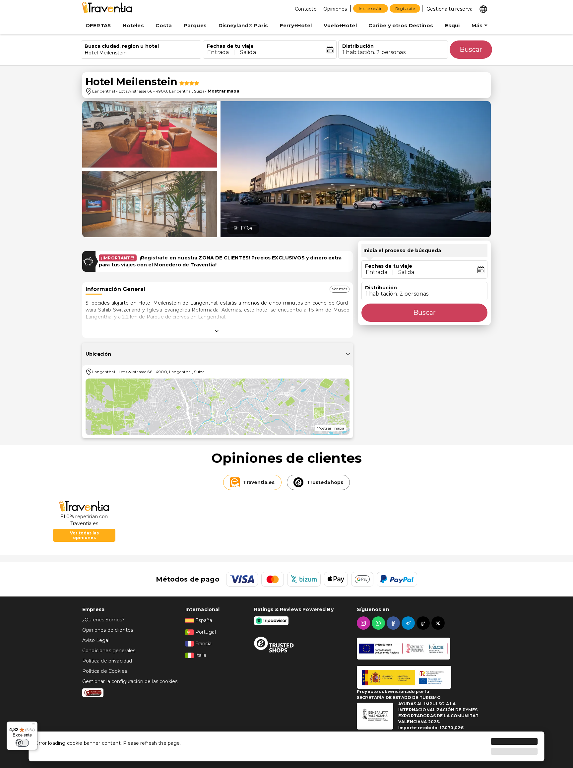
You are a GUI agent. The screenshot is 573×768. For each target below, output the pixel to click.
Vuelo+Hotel (340, 25)
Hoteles (133, 25)
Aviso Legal (95, 640)
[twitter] (438, 623)
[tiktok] (423, 623)
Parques (195, 25)
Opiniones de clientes (107, 630)
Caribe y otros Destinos (400, 25)
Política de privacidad (107, 661)
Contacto (306, 9)
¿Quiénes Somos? (103, 620)
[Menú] (33, 726)
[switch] (22, 743)
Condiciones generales (108, 651)
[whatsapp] (379, 623)
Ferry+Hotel (296, 25)
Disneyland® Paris (243, 25)
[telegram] (409, 623)
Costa (164, 25)
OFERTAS (98, 25)
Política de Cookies (104, 671)
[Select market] (483, 8)
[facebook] (394, 623)
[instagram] (364, 623)
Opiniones (335, 9)
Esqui (452, 25)
